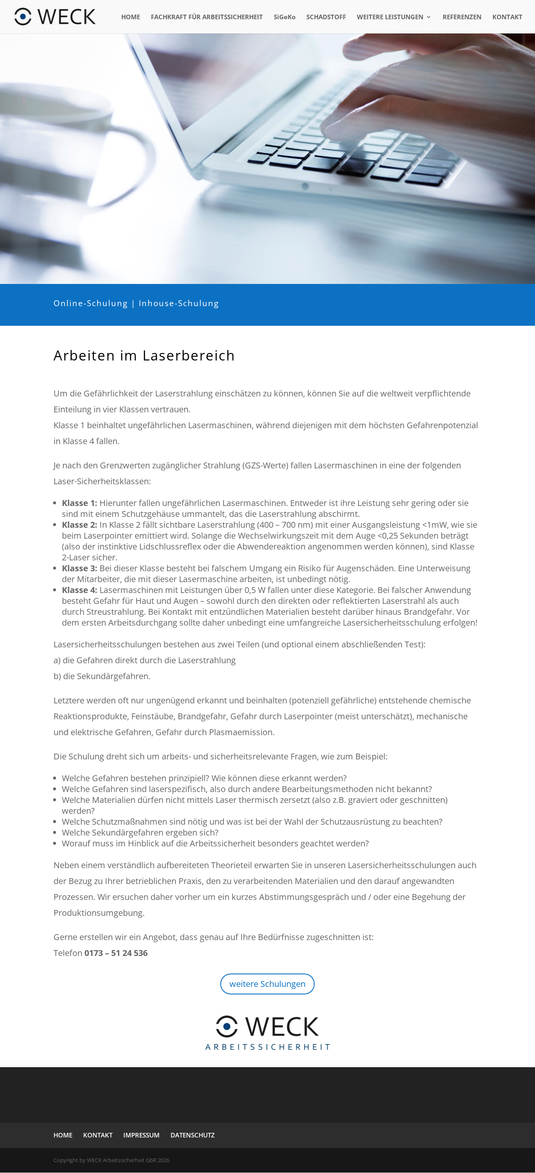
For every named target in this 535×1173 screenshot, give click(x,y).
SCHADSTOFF (326, 17)
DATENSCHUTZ (193, 1135)
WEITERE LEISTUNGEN (390, 17)
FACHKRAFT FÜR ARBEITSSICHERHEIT (207, 17)
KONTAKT (507, 17)
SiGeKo (285, 17)
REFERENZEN (462, 17)
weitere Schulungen (267, 983)
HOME (130, 17)
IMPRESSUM (141, 1135)
